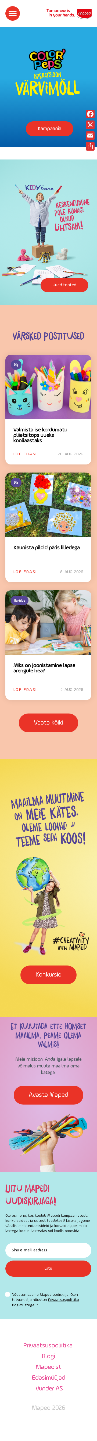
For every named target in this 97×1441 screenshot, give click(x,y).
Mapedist (48, 1367)
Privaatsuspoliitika (63, 1300)
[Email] (90, 135)
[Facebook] (90, 114)
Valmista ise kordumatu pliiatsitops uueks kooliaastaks (40, 435)
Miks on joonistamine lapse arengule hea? (44, 668)
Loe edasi (25, 454)
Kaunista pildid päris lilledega (46, 548)
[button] (12, 13)
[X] (90, 124)
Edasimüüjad (48, 1378)
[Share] (90, 146)
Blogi (48, 1356)
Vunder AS (49, 1389)
